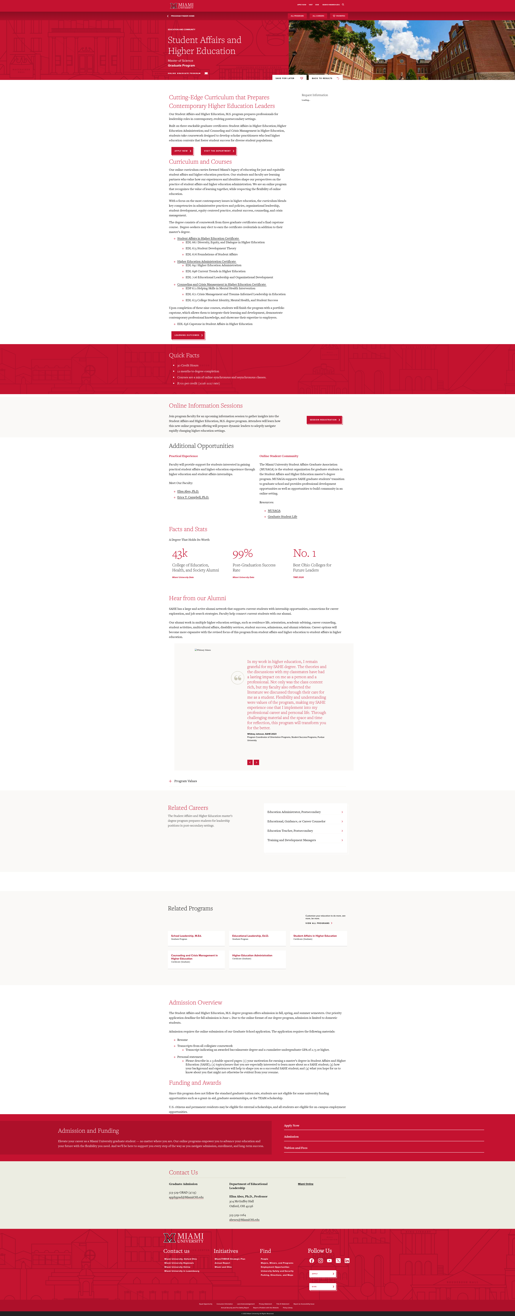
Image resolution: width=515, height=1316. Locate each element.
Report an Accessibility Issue (304, 1304)
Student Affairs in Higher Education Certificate (208, 238)
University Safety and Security (277, 1271)
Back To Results (322, 78)
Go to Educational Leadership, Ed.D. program (257, 938)
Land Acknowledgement (246, 1304)
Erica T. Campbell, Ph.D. (193, 497)
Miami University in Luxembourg (181, 1271)
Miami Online (305, 1184)
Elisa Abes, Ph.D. (188, 491)
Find (265, 1251)
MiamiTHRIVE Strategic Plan (230, 1259)
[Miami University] (183, 1238)
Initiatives (226, 1251)
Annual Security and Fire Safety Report (235, 1308)
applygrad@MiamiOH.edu (186, 1197)
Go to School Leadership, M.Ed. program (196, 938)
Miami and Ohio (223, 1267)
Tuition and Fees (295, 1148)
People (264, 1259)
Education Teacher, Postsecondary (290, 831)
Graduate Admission (183, 1184)
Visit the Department (217, 151)
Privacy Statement (265, 1304)
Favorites (340, 16)
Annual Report (222, 1263)
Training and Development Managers (291, 840)
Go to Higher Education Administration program (257, 960)
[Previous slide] (250, 762)
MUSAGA (274, 511)
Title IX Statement (282, 1304)
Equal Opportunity (205, 1304)
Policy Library (288, 1308)
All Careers (318, 16)
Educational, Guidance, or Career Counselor (296, 821)
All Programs (297, 16)
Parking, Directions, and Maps (277, 1275)
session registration (323, 419)
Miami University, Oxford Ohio (180, 1259)
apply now (181, 151)
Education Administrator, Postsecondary (294, 812)
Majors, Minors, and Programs (277, 1263)
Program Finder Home (182, 16)
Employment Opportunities (275, 1267)
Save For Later (285, 78)
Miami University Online (177, 1267)
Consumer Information (225, 1304)
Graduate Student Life (282, 516)
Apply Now (291, 1125)
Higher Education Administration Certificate (206, 261)
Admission (291, 1136)
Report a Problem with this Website (266, 1308)
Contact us (176, 1251)
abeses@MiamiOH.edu (244, 1220)
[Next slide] (256, 762)
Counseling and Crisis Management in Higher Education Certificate (221, 284)
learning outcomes (187, 335)
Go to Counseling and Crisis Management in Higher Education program (196, 960)
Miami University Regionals (179, 1263)
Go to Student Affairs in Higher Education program (318, 938)
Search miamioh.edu (331, 4)
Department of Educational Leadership (248, 1186)
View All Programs (318, 923)
